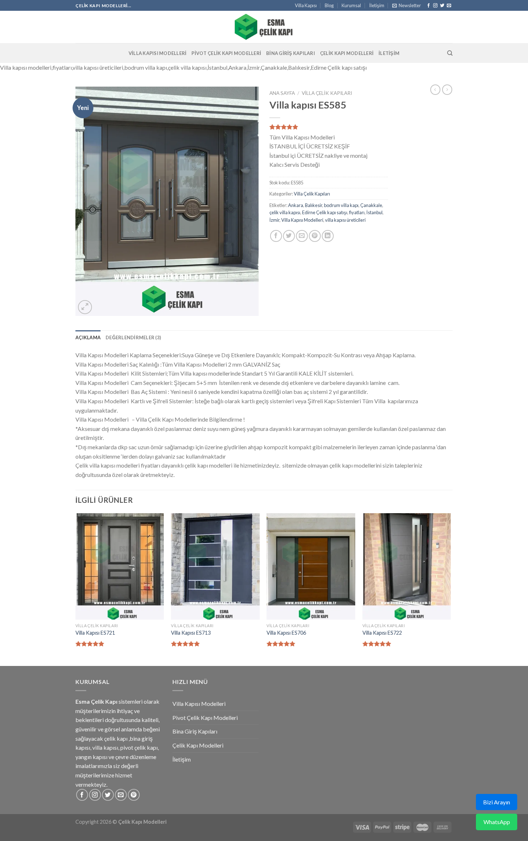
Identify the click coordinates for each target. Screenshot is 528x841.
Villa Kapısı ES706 (286, 633)
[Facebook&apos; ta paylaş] (276, 236)
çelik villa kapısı (284, 212)
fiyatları (357, 212)
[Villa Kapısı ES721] (119, 566)
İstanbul (374, 212)
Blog (329, 5)
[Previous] (75, 589)
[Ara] (450, 53)
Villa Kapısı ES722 (382, 633)
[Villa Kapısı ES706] (311, 566)
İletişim (376, 5)
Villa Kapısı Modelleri (158, 53)
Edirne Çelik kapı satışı (324, 212)
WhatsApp (496, 821)
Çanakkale (371, 205)
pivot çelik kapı (139, 747)
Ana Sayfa (282, 93)
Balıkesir (313, 205)
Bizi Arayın (496, 802)
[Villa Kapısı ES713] (215, 566)
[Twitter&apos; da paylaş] (289, 236)
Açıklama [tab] (88, 337)
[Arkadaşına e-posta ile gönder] (302, 236)
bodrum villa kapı (341, 205)
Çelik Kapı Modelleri (347, 53)
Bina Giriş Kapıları (290, 53)
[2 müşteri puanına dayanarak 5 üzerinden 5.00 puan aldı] (328, 127)
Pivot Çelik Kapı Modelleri (226, 53)
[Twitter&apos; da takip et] (442, 5)
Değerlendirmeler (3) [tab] (133, 337)
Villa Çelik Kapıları (327, 93)
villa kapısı (105, 747)
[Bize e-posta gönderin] (449, 5)
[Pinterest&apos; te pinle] (315, 236)
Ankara (295, 205)
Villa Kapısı (306, 5)
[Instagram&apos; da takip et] (435, 5)
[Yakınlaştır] (85, 307)
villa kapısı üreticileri (345, 220)
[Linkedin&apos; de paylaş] (328, 236)
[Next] (450, 589)
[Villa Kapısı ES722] (406, 566)
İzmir (274, 220)
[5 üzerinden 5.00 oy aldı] (90, 643)
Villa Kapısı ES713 (190, 633)
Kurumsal (351, 5)
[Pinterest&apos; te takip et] (134, 795)
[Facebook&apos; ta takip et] (428, 5)
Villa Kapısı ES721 (95, 633)
